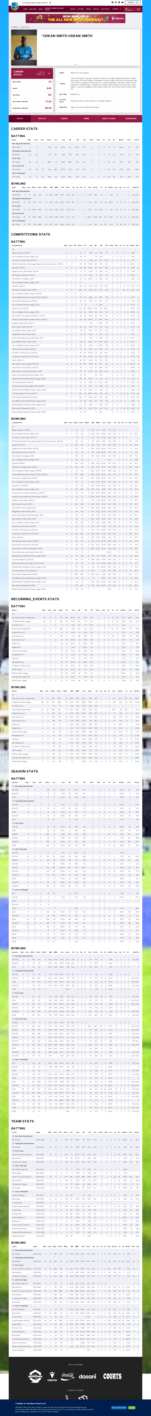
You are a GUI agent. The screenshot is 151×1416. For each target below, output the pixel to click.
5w (81, 187)
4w (77, 187)
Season (15, 782)
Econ (68, 187)
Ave (63, 140)
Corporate (105, 9)
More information (119, 1407)
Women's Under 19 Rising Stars (54, 9)
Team (14, 1132)
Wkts (45, 187)
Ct (125, 187)
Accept (132, 1407)
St (128, 187)
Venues (96, 9)
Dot (129, 140)
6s (114, 140)
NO (42, 140)
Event (14, 610)
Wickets (16, 95)
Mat (29, 140)
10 (85, 187)
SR (73, 187)
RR (78, 140)
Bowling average (20, 108)
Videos (73, 9)
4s (109, 140)
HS (56, 140)
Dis (120, 187)
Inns (36, 140)
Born (61, 73)
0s (104, 140)
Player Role (62, 101)
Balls (34, 187)
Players (81, 9)
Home (25, 9)
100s (91, 140)
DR (85, 140)
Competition (17, 245)
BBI (51, 187)
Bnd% (121, 140)
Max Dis (136, 187)
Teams (62, 84)
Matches (32, 9)
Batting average (20, 101)
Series (88, 9)
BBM (56, 187)
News (41, 9)
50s (98, 140)
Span (14, 140)
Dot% (137, 140)
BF (70, 140)
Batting (63, 94)
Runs (15, 88)
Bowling (63, 107)
